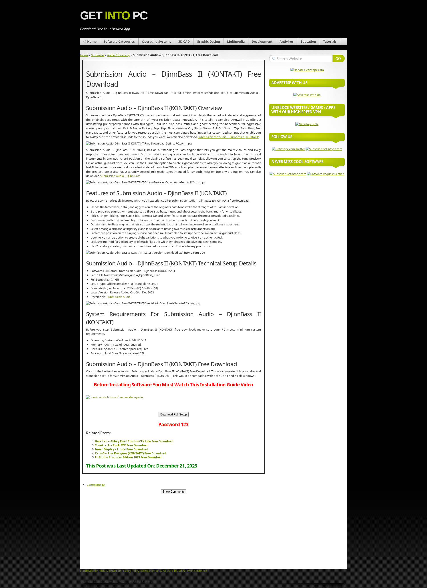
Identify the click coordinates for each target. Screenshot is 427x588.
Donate (202, 571)
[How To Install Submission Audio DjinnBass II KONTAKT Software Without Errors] (114, 397)
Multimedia (236, 41)
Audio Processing (118, 55)
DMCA (180, 571)
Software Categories (119, 41)
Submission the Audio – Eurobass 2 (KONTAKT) (228, 137)
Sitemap (144, 571)
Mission (93, 571)
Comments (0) (96, 485)
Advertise (191, 571)
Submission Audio (119, 297)
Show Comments (174, 491)
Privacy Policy (130, 571)
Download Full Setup (173, 414)
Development (262, 41)
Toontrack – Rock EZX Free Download (121, 445)
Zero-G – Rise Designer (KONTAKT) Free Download (130, 453)
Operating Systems (156, 41)
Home (92, 41)
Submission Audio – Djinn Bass (120, 176)
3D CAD (184, 41)
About (103, 571)
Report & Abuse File (163, 571)
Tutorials (329, 41)
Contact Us (114, 571)
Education (308, 41)
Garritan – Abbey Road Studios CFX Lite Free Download (134, 441)
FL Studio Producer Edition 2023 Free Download (128, 457)
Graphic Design (208, 41)
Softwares (97, 55)
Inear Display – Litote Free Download (121, 449)
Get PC (113, 15)
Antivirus (287, 41)
